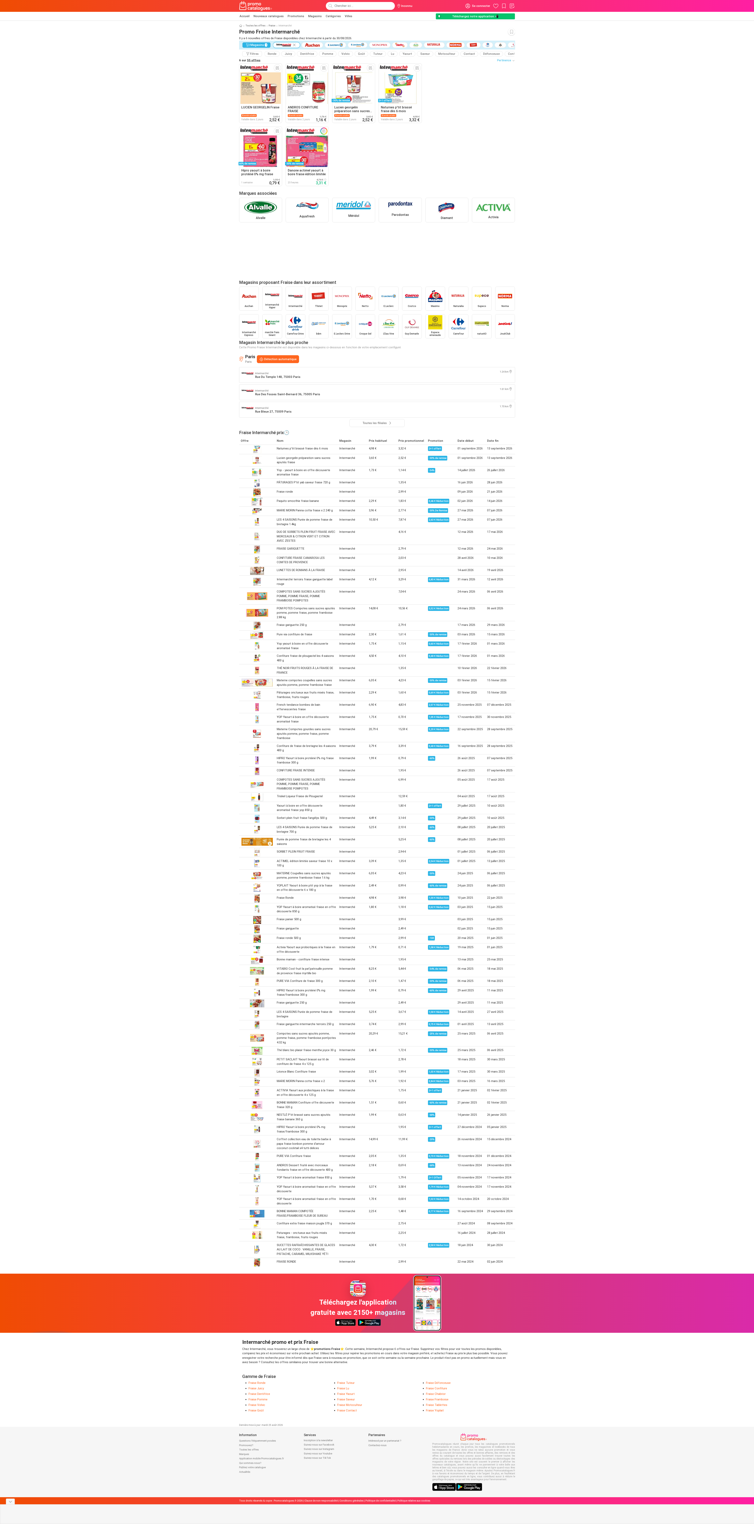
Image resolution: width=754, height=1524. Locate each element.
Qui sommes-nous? (250, 1463)
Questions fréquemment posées (257, 1440)
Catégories (333, 16)
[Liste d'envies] (512, 6)
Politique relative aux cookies (413, 1500)
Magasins (315, 16)
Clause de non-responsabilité (321, 1500)
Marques (244, 1454)
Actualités (244, 1471)
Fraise (272, 25)
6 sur (249, 60)
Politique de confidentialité (380, 1500)
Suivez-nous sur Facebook (319, 1444)
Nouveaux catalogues (269, 16)
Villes (348, 16)
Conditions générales (351, 1500)
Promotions (296, 16)
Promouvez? (246, 1445)
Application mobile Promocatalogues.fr (261, 1458)
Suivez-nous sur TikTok (317, 1457)
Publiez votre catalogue (252, 1467)
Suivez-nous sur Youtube (318, 1453)
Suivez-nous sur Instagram (319, 1449)
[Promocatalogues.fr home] (255, 6)
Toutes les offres (255, 25)
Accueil (245, 16)
